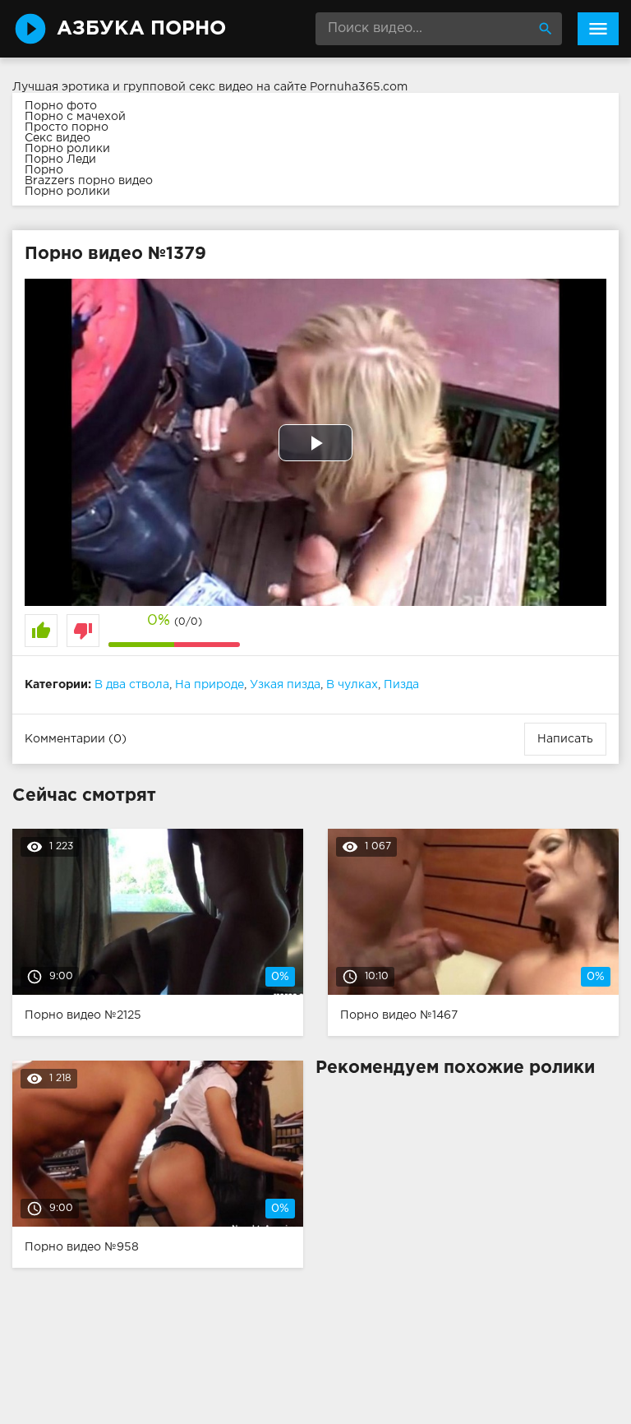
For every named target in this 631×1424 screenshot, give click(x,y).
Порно (44, 170)
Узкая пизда (285, 685)
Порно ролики (67, 149)
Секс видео (57, 138)
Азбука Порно (141, 29)
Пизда (401, 685)
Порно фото (61, 106)
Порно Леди (60, 159)
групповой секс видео (188, 87)
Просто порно (66, 127)
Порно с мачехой (75, 117)
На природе (209, 685)
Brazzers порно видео (89, 181)
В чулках (352, 685)
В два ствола (131, 685)
